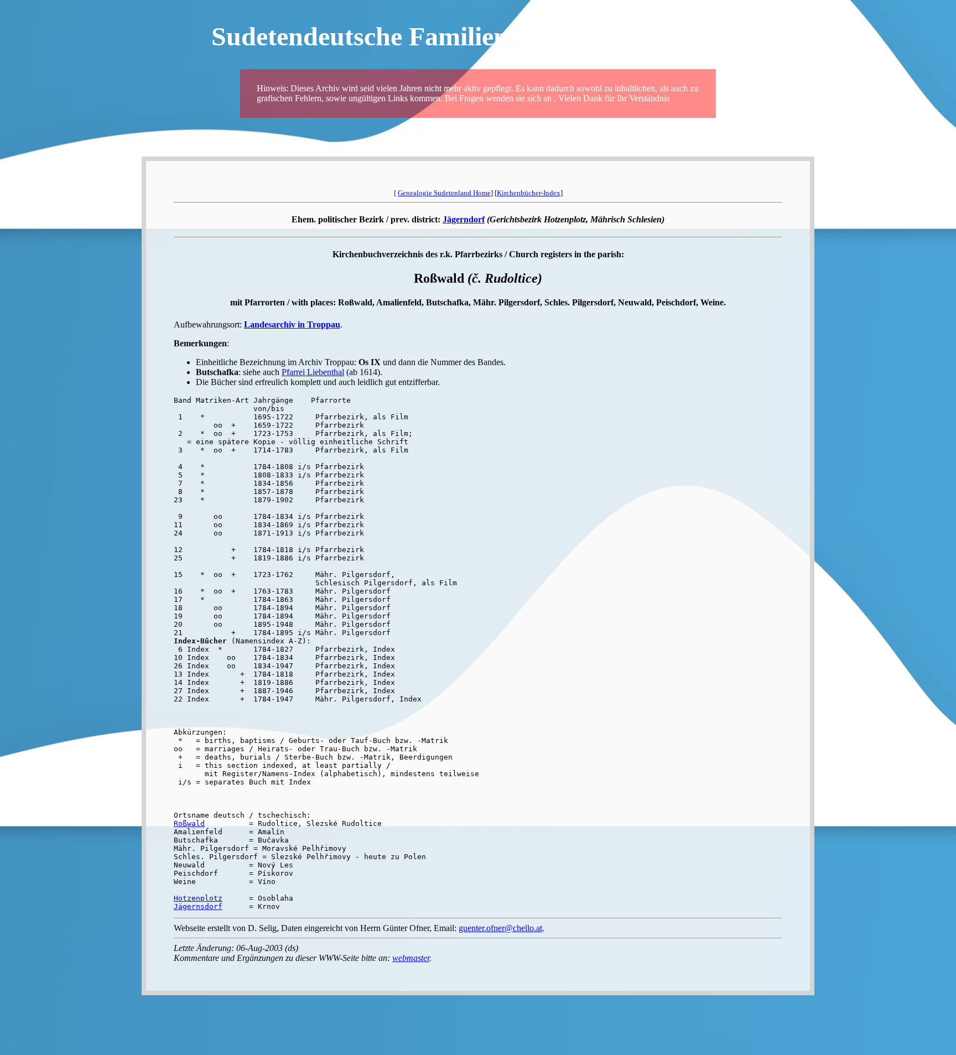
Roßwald (189, 823)
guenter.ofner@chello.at (500, 928)
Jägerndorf (464, 219)
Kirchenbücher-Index (528, 193)
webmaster (410, 958)
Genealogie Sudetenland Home (444, 193)
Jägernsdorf (198, 906)
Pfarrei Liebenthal (313, 372)
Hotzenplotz (198, 898)
